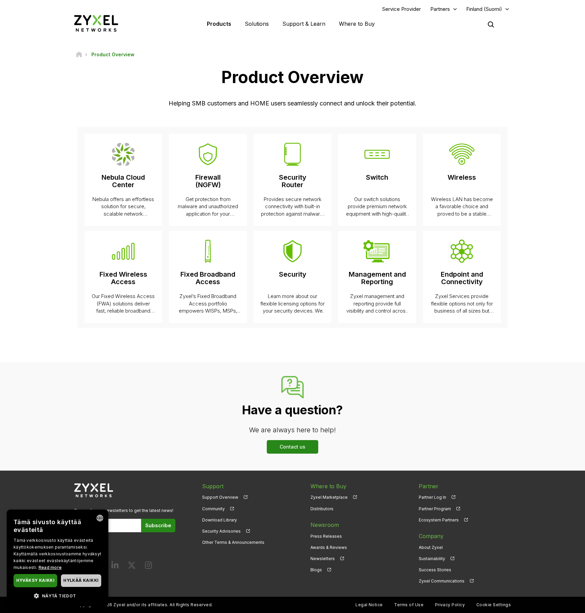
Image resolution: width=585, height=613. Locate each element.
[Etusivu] (79, 54)
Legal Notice (369, 604)
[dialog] (57, 558)
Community (213, 508)
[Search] (491, 24)
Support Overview (220, 497)
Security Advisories (221, 531)
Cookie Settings (493, 604)
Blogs (316, 569)
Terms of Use (409, 604)
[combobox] (99, 518)
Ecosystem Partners (439, 519)
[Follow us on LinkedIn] (114, 566)
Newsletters (322, 558)
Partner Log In (432, 497)
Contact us (292, 447)
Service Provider (401, 9)
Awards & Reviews (328, 547)
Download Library (219, 519)
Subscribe (158, 525)
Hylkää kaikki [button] (81, 580)
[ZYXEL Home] (96, 23)
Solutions (257, 23)
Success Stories (435, 569)
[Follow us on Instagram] (148, 566)
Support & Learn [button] (303, 23)
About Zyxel (431, 547)
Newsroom (324, 524)
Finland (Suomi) (484, 9)
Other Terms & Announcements (233, 542)
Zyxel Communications (441, 581)
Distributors (321, 508)
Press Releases (326, 536)
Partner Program (435, 508)
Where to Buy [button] (357, 23)
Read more (50, 567)
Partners (440, 9)
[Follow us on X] (132, 566)
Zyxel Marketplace (329, 497)
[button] (58, 595)
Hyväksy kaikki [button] (35, 580)
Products (219, 23)
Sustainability (432, 558)
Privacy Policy (450, 604)
